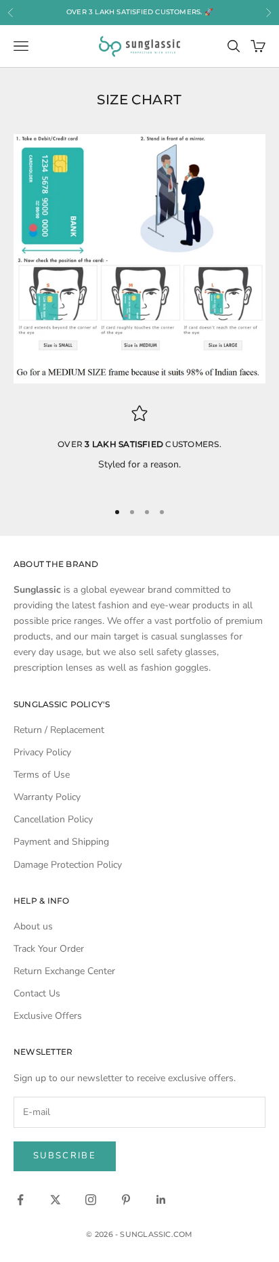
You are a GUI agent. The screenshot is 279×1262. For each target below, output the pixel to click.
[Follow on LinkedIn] (161, 1199)
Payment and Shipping (61, 841)
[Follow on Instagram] (91, 1199)
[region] (139, 446)
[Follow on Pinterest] (126, 1199)
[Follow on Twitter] (55, 1199)
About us (33, 926)
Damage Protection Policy (68, 864)
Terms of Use (42, 774)
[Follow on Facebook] (20, 1199)
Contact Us (37, 993)
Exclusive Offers (48, 1015)
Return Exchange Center (64, 971)
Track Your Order (49, 948)
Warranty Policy (47, 797)
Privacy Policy (42, 752)
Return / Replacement (59, 729)
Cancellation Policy (53, 819)
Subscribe (64, 1156)
